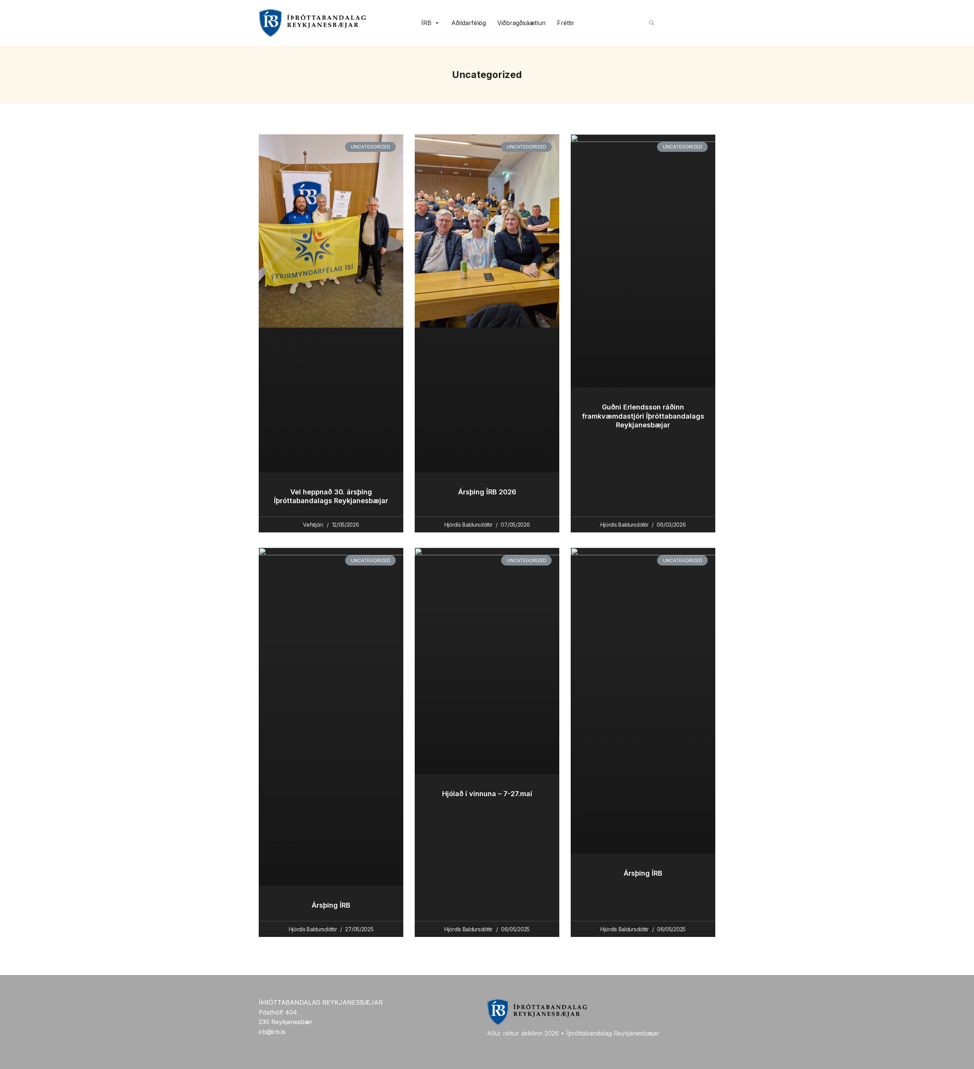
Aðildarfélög (468, 23)
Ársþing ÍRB (331, 905)
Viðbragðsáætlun (521, 23)
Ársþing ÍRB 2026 (487, 492)
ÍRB (426, 23)
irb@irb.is (272, 1032)
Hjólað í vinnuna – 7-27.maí (487, 794)
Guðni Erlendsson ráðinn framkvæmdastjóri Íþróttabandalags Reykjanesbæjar (643, 416)
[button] (652, 23)
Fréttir (566, 23)
